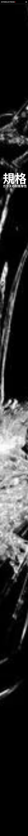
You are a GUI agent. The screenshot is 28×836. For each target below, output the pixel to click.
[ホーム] (8, 1)
